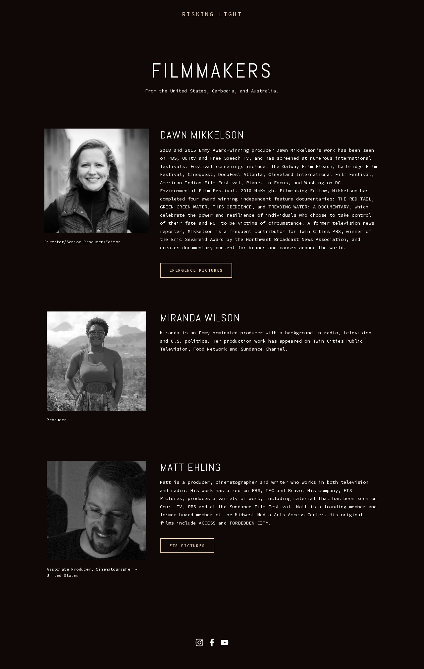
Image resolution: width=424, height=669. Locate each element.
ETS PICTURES (187, 545)
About (123, 22)
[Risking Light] (199, 642)
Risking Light (212, 14)
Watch (99, 22)
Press (184, 22)
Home (20, 22)
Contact (211, 22)
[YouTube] (225, 642)
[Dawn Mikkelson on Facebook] (212, 642)
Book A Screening (59, 22)
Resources (153, 22)
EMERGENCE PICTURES (196, 270)
